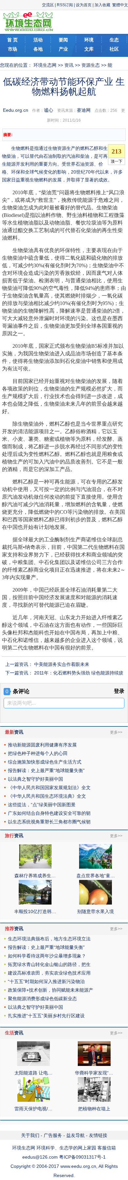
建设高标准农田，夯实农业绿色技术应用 (49, 973)
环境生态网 (44, 65)
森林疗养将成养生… (35, 875)
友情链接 (98, 1135)
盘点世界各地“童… (95, 875)
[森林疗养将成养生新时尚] (35, 867)
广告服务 (53, 1135)
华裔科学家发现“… (94, 1072)
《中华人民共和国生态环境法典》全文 (47, 796)
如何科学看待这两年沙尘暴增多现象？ (47, 955)
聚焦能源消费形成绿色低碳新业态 (42, 998)
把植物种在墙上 (94, 1108)
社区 (114, 49)
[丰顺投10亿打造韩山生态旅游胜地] (35, 903)
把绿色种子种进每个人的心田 (38, 753)
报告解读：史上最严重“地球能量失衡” (46, 770)
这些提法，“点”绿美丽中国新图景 (41, 804)
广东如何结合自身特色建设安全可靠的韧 (49, 813)
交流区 (48, 5)
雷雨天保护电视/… (33, 1108)
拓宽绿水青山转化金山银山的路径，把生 (49, 964)
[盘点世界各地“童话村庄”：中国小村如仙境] (95, 867)
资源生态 (90, 65)
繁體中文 (120, 5)
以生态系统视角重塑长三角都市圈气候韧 (49, 821)
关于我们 (30, 1135)
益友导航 (75, 1135)
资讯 (69, 65)
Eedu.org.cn (15, 110)
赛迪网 (84, 110)
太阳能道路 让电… (33, 1072)
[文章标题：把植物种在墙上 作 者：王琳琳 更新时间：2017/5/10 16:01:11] (94, 1100)
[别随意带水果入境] (95, 903)
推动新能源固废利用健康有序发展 (42, 744)
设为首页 (84, 5)
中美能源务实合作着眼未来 (61, 664)
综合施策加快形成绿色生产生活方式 (44, 762)
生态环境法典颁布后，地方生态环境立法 (49, 938)
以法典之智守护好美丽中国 (35, 779)
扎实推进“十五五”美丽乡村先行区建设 (46, 1015)
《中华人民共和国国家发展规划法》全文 (49, 787)
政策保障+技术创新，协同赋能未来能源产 (50, 990)
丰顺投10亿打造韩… (35, 911)
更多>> (116, 732)
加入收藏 (102, 5)
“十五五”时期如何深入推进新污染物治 (46, 981)
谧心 (48, 110)
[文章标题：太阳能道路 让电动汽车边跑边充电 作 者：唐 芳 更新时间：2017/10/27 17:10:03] (33, 1064)
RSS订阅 (65, 5)
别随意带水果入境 (95, 911)
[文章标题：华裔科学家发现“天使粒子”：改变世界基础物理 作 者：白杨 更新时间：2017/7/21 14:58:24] (94, 1064)
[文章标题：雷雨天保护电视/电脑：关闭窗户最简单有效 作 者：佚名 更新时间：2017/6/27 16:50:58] (33, 1100)
